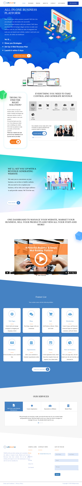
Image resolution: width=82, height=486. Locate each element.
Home (23, 3)
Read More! (12, 202)
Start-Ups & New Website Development (13, 409)
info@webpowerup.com (45, 453)
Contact (53, 3)
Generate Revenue (72, 109)
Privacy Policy (19, 483)
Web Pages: (12, 321)
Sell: (50, 321)
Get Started (61, 3)
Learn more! (37, 133)
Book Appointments (56, 109)
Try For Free (20, 56)
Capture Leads (33, 109)
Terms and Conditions (8, 483)
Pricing (38, 3)
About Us (45, 3)
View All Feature (39, 369)
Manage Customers (65, 109)
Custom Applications (32, 409)
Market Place (68, 409)
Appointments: (31, 349)
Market (40, 108)
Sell (48, 108)
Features (30, 3)
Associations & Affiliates (50, 409)
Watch (13, 142)
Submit (57, 474)
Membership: (70, 321)
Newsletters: (12, 349)
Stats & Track (33, 118)
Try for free (73, 3)
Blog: (31, 321)
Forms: (51, 349)
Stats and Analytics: (70, 349)
